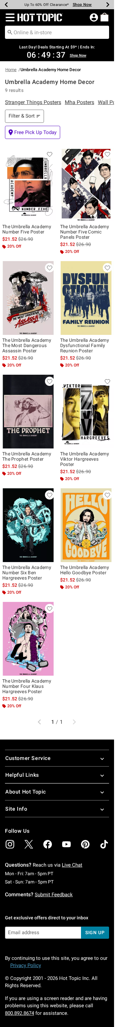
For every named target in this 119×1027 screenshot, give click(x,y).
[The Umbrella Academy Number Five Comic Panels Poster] (86, 185)
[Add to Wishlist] (49, 154)
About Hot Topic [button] (25, 792)
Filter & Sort (22, 116)
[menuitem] (104, 17)
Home (11, 69)
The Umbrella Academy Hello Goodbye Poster (84, 570)
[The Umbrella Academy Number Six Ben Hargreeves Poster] (28, 525)
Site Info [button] (16, 809)
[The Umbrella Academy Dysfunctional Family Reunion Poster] (86, 298)
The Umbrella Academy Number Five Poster (26, 229)
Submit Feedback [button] (54, 895)
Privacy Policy (25, 965)
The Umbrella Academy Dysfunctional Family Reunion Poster (84, 345)
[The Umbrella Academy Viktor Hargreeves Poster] (86, 411)
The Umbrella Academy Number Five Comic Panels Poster (84, 232)
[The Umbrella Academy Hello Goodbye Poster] (86, 525)
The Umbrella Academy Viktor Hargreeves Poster (84, 459)
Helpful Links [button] (22, 775)
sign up (95, 932)
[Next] (107, 4)
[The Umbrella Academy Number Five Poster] (28, 185)
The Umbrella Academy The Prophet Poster (26, 456)
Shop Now (82, 4)
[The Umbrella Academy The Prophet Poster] (28, 411)
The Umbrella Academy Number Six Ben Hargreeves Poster (26, 573)
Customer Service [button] (28, 758)
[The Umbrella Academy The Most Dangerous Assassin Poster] (28, 298)
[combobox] (57, 32)
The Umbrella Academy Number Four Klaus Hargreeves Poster (26, 686)
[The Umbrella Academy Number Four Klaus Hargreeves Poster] (28, 639)
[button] (9, 17)
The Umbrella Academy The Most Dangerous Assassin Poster (26, 345)
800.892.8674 (19, 1013)
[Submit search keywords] (10, 32)
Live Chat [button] (72, 865)
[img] (10, 844)
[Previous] (6, 4)
